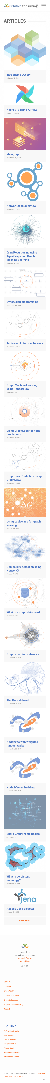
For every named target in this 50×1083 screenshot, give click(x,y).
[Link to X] (36, 1079)
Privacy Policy (18, 1077)
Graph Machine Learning (13, 1004)
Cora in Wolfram (10, 1040)
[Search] (36, 5)
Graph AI (7, 986)
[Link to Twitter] (22, 966)
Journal (7, 1009)
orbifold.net (25, 961)
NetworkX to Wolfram (11, 1052)
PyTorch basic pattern (12, 1031)
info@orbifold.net (25, 958)
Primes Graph (9, 1048)
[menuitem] (36, 5)
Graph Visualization (11, 995)
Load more (25, 921)
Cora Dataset (8, 1035)
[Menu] (42, 5)
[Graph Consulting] (21, 5)
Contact (7, 982)
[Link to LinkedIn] (27, 966)
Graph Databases (11, 1000)
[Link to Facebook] (24, 966)
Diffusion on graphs (11, 1057)
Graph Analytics (10, 991)
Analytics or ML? (10, 1044)
